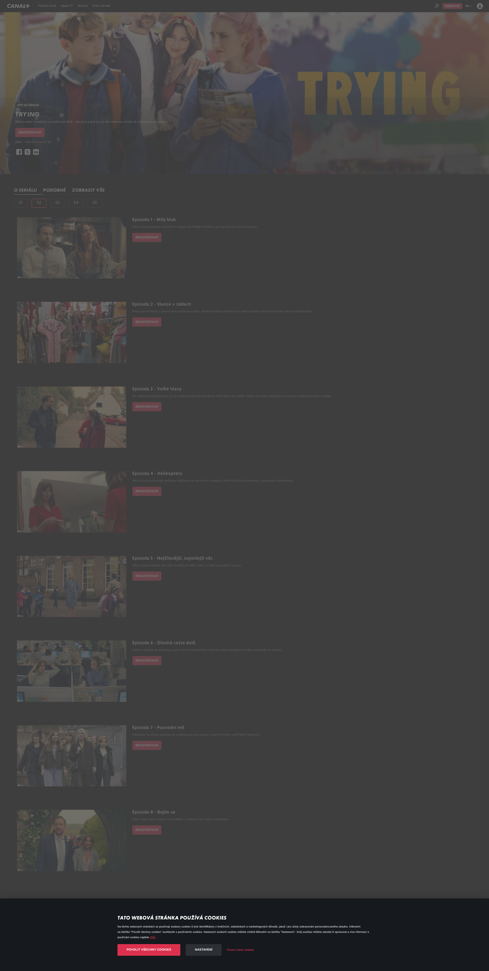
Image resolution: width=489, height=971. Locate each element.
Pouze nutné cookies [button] (240, 950)
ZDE (152, 937)
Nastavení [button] (203, 949)
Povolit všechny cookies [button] (149, 949)
